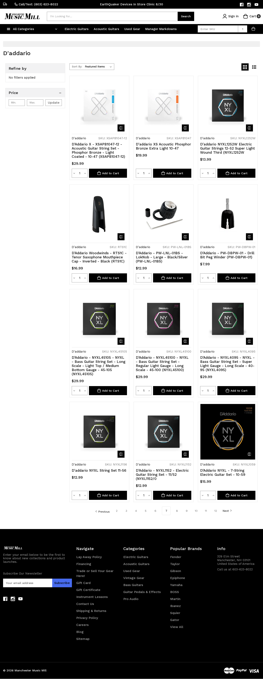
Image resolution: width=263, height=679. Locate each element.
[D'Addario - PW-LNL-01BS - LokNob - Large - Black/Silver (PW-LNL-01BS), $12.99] (163, 214)
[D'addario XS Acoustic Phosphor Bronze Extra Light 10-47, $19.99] (163, 105)
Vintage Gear (133, 578)
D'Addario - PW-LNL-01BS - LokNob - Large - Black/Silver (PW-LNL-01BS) (162, 257)
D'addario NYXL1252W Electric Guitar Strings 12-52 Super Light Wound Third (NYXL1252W (227, 148)
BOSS (174, 592)
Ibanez (175, 606)
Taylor (175, 564)
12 (215, 510)
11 (206, 510)
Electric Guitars (77, 29)
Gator (174, 620)
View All (176, 627)
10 (196, 510)
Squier (175, 613)
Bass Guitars (133, 585)
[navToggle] (9, 29)
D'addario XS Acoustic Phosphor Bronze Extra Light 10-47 (163, 146)
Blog (80, 632)
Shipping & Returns (91, 611)
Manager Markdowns (161, 29)
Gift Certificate (88, 590)
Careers (82, 625)
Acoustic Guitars (107, 29)
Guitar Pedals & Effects (142, 592)
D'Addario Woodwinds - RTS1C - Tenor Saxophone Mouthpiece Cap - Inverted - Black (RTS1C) (99, 257)
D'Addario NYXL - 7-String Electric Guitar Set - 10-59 (222, 472)
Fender (175, 557)
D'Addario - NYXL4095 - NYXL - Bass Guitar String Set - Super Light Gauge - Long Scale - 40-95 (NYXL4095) (227, 363)
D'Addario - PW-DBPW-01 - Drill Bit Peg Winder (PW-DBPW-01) (227, 255)
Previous (104, 511)
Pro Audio (130, 599)
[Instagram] (249, 4)
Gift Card (83, 583)
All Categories (23, 29)
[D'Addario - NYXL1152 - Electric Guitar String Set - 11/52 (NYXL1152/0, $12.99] (163, 431)
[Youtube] (257, 4)
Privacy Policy (87, 618)
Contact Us (85, 604)
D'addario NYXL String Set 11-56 (99, 470)
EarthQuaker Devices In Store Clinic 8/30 (131, 4)
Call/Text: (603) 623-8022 (38, 4)
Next (226, 510)
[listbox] (99, 67)
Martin (175, 599)
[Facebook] (242, 4)
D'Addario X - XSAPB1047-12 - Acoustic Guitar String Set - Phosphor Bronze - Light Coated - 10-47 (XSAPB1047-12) (98, 150)
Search (186, 16)
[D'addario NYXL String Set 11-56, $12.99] (99, 431)
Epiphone (177, 578)
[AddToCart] (253, 28)
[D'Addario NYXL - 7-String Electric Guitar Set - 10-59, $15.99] (227, 431)
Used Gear (132, 29)
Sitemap (83, 639)
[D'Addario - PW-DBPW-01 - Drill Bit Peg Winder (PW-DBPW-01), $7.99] (227, 214)
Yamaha (176, 585)
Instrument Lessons (92, 597)
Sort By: (77, 66)
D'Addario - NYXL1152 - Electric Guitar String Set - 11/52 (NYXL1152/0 (162, 474)
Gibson (175, 571)
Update (54, 102)
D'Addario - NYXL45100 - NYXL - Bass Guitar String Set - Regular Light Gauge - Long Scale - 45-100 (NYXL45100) (162, 363)
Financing (83, 564)
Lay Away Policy (89, 557)
